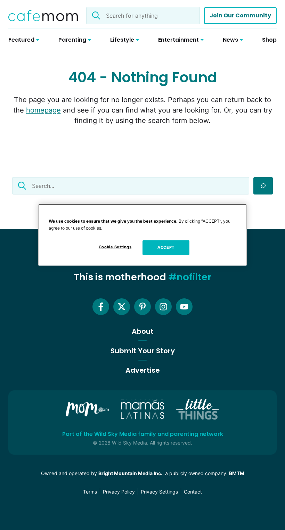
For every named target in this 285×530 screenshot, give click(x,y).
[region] (142, 235)
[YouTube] (184, 306)
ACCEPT (165, 247)
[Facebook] (100, 306)
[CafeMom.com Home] (43, 15)
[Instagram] (163, 306)
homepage (43, 110)
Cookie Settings (115, 247)
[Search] (263, 185)
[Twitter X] (121, 306)
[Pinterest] (142, 306)
